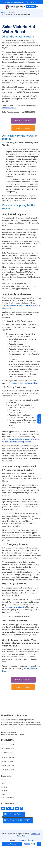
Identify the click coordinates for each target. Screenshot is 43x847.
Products (4, 790)
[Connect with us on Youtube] (17, 808)
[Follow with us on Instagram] (21, 808)
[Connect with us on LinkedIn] (12, 808)
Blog (3, 794)
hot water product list (16, 607)
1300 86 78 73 (29, 844)
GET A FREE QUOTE (23, 128)
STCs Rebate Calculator (23, 121)
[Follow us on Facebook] (8, 808)
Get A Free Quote (7, 797)
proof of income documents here (25, 383)
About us (4, 783)
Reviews (39, 419)
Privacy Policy (21, 836)
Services (4, 787)
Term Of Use (35, 834)
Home (3, 12)
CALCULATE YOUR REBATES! (18, 820)
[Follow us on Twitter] (3, 808)
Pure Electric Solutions (26, 840)
